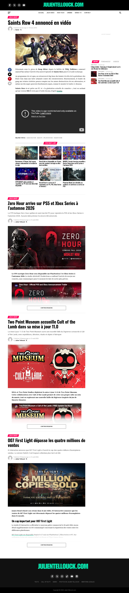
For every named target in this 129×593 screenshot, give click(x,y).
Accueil (41, 12)
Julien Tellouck (20, 222)
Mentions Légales (88, 582)
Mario (55, 582)
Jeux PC (40, 138)
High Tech (60, 12)
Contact (87, 12)
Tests (36, 582)
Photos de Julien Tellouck (69, 582)
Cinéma (69, 12)
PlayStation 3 (48, 138)
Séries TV (78, 12)
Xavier (17, 30)
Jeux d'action (31, 138)
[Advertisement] (106, 47)
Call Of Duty (46, 582)
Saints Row (58, 138)
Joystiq (59, 91)
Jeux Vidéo (50, 12)
